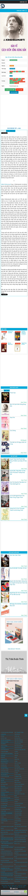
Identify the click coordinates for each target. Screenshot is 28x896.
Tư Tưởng (16, 83)
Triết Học (11, 65)
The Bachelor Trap (4, 803)
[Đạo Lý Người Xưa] (4, 348)
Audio (19, 80)
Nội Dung (4, 130)
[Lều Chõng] (5, 435)
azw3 (23, 71)
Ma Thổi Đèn (17, 780)
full (21, 80)
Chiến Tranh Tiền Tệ (18, 778)
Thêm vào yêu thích (9, 89)
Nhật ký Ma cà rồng (18, 788)
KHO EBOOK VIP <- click (14, 128)
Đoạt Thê (12, 417)
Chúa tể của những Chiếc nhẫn (20, 749)
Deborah (16, 755)
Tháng (8, 390)
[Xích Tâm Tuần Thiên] (5, 560)
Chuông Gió (3, 747)
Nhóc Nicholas (3, 790)
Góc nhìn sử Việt (18, 763)
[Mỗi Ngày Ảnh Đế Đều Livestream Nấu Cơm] (5, 609)
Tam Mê (16, 801)
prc (14, 71)
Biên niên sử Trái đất (4, 741)
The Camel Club (17, 805)
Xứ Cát (16, 822)
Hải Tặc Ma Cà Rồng (4, 770)
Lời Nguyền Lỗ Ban (18, 776)
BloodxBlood (3, 743)
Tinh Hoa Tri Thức (18, 824)
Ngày (2, 390)
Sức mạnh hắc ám (4, 799)
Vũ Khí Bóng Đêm (4, 820)
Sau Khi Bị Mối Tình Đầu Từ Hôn (18, 568)
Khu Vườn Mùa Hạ (4, 774)
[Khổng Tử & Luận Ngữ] (4, 336)
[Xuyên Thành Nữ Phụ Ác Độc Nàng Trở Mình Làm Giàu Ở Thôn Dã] (5, 464)
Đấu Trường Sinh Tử (4, 761)
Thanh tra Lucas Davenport (19, 784)
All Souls (2, 736)
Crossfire (16, 751)
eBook (11, 71)
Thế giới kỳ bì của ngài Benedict (6, 813)
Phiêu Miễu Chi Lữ (4, 795)
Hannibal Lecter (4, 764)
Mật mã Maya (3, 782)
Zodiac (2, 822)
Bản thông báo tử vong (19, 745)
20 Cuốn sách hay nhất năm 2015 (7, 873)
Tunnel (2, 816)
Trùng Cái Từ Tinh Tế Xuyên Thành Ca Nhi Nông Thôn (17, 509)
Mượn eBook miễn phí (6, 885)
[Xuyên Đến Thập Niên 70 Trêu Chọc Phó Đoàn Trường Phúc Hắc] (5, 475)
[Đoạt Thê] (5, 423)
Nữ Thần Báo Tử (17, 791)
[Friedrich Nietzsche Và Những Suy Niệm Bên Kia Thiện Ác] (17, 336)
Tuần (5, 390)
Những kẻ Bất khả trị (18, 790)
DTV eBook (16, 891)
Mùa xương (3, 786)
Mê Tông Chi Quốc (4, 784)
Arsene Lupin (17, 736)
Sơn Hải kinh (17, 799)
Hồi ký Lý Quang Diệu (5, 772)
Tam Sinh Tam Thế (4, 801)
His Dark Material (4, 766)
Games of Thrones (4, 763)
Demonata (3, 757)
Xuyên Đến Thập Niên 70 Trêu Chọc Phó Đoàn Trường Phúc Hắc (17, 472)
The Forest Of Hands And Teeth (20, 807)
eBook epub (14, 885)
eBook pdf (20, 885)
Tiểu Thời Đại (3, 815)
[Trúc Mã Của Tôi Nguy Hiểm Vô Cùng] (5, 447)
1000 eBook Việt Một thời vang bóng (7, 883)
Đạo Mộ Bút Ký (17, 734)
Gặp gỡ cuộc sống (21, 81)
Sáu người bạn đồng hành (5, 797)
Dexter (16, 757)
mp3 (11, 73)
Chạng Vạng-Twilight (4, 751)
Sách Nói (14, 80)
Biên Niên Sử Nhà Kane (19, 739)
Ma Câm (2, 780)
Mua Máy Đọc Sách (21, 887)
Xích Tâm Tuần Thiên (15, 555)
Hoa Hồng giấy (17, 766)
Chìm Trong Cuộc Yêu (5, 749)
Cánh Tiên (16, 753)
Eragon (16, 761)
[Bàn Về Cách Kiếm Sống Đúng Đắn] (5, 410)
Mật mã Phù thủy (18, 782)
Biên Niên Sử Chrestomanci (5, 739)
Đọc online (19, 89)
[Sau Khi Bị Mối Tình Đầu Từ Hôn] (5, 573)
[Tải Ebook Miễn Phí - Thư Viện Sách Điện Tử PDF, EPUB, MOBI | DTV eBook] (2, 6)
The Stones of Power (18, 811)
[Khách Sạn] (5, 397)
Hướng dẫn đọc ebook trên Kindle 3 (7, 837)
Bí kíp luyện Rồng (18, 743)
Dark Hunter (3, 755)
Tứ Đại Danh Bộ (4, 818)
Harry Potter (17, 764)
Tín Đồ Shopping (18, 818)
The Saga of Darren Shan (5, 809)
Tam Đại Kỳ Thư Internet (19, 803)
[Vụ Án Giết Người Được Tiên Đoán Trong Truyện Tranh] (5, 501)
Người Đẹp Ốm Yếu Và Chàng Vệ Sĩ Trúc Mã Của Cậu (18, 593)
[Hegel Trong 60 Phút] (17, 348)
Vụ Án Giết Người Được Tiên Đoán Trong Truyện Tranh (17, 496)
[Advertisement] (14, 110)
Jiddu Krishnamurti (13, 60)
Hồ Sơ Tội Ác (17, 770)
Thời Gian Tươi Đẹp (18, 814)
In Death (16, 772)
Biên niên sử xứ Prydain (19, 741)
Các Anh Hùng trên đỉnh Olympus (7, 753)
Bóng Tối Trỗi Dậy (4, 745)
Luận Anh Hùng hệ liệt (5, 776)
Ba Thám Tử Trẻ (17, 738)
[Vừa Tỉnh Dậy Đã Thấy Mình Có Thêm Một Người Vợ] (5, 488)
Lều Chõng (13, 430)
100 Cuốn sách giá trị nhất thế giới (7, 732)
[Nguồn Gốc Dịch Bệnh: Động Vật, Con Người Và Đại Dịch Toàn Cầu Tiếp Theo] (5, 586)
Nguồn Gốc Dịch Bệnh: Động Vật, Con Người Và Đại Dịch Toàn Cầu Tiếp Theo (18, 582)
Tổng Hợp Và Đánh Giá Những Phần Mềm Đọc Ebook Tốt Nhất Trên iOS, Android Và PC (20, 832)
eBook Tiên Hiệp (12, 887)
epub (20, 71)
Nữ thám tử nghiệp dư (5, 791)
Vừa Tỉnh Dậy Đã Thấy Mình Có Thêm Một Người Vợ (18, 483)
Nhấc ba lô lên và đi (4, 788)
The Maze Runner (18, 809)
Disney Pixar (17, 759)
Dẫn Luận (3, 778)
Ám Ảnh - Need (3, 738)
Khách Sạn (13, 393)
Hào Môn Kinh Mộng (4, 768)
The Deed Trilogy (4, 805)
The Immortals (3, 807)
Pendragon (3, 793)
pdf (17, 71)
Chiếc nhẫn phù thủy (18, 747)
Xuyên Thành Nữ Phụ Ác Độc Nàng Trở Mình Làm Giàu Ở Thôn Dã (18, 460)
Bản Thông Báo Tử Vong (19, 732)
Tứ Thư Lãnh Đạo (18, 820)
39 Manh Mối (3, 734)
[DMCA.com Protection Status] (14, 888)
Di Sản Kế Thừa (4, 759)
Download (13, 130)
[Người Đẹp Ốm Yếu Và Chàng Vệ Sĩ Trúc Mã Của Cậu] (5, 597)
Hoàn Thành (4, 331)
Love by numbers (18, 774)
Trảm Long (16, 816)
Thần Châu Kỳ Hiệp (18, 813)
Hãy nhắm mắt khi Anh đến (19, 768)
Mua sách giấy (13, 92)
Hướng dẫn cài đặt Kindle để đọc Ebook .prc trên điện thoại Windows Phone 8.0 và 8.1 (20, 841)
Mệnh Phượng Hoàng (18, 786)
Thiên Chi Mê (3, 811)
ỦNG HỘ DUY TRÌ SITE (14, 649)
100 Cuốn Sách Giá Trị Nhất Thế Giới (21, 877)
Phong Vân (17, 797)
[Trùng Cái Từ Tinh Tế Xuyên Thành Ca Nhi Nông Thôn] (5, 514)
